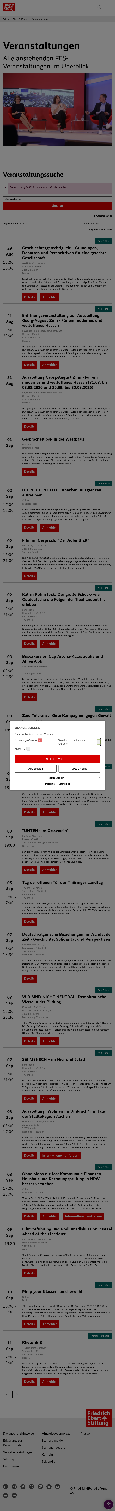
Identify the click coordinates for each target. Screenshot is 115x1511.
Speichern (79, 768)
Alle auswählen (58, 759)
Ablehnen (35, 768)
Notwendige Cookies (26, 740)
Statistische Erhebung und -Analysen (72, 742)
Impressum (50, 784)
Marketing (20, 748)
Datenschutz (64, 784)
